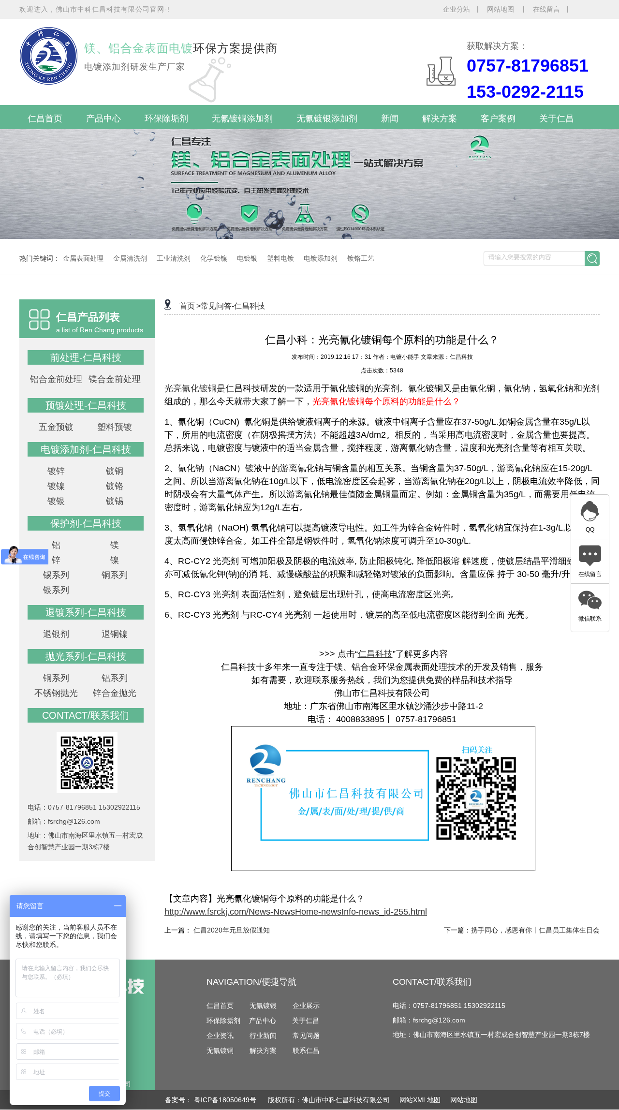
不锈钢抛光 (56, 693)
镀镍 (56, 486)
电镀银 (247, 258)
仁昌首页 (45, 118)
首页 (187, 306)
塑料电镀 (280, 258)
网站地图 (501, 9)
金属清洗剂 (130, 258)
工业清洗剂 (174, 258)
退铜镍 (115, 634)
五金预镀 (56, 427)
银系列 (56, 590)
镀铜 (114, 471)
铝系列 (115, 678)
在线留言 (546, 9)
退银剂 (56, 634)
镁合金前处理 (114, 379)
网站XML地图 (420, 1100)
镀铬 (114, 486)
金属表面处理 (83, 258)
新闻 (389, 118)
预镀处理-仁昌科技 (85, 405)
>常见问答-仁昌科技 (230, 306)
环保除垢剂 (166, 118)
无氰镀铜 (220, 1050)
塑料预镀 (114, 427)
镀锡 (114, 501)
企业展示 (306, 1005)
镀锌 (56, 471)
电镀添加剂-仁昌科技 (86, 449)
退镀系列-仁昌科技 (85, 612)
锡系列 (56, 575)
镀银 (56, 501)
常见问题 (306, 1035)
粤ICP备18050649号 (226, 1100)
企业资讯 (220, 1035)
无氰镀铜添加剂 (242, 118)
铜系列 (115, 575)
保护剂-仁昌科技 (85, 523)
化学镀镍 (213, 258)
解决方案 (439, 118)
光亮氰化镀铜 (190, 388)
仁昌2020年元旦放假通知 (231, 930)
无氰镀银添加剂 (326, 118)
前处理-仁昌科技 (85, 357)
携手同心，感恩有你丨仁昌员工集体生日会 (535, 930)
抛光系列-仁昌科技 (85, 656)
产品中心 (103, 118)
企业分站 (456, 9)
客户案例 (498, 118)
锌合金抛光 (114, 693)
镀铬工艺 (360, 258)
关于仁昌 (556, 118)
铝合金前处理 (56, 379)
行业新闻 (263, 1035)
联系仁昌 (306, 1050)
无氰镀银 (263, 1005)
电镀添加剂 (321, 258)
